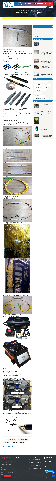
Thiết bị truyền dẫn (38, 92)
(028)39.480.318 (4, 464)
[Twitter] (45, 3)
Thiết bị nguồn (44, 42)
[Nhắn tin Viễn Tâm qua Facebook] (53, 472)
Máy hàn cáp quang (12, 439)
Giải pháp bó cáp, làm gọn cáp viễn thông (46, 75)
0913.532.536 (48, 6)
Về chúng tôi (17, 459)
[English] (50, 3)
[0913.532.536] (2, 476)
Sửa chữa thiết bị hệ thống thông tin (46, 106)
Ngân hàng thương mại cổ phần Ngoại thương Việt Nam (35, 463)
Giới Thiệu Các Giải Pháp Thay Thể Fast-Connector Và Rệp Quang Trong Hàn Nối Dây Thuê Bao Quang (46, 54)
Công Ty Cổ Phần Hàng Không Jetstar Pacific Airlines (35, 469)
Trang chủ (20, 10)
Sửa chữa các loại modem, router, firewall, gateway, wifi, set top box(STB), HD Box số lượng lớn (46, 61)
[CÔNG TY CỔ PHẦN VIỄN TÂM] (8, 4)
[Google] (47, 3)
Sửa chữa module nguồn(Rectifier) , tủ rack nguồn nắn (47, 44)
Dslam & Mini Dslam (38, 84)
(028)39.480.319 (4, 467)
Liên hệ (16, 461)
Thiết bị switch (22, 442)
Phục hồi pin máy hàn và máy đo (23, 439)
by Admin (5, 49)
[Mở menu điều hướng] (14, 7)
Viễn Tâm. (26, 477)
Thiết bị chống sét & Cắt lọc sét (39, 90)
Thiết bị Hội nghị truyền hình (39, 95)
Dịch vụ (36, 32)
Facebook (45, 463)
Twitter (50, 463)
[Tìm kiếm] (41, 4)
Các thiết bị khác (44, 134)
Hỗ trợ (36, 36)
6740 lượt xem (10, 49)
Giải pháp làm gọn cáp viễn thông (46, 72)
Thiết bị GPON (14, 442)
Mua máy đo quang (44, 129)
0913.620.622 (48, 7)
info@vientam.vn (29, 3)
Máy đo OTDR (45, 81)
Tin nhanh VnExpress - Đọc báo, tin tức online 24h (35, 466)
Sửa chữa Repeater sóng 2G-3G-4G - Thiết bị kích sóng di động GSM (46, 136)
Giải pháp (37, 34)
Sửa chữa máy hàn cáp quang (45, 67)
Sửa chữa (37, 29)
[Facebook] (42, 3)
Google (45, 468)
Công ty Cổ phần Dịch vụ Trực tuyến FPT (34, 460)
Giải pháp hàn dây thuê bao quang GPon (30, 10)
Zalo (53, 475)
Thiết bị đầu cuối (6, 442)
